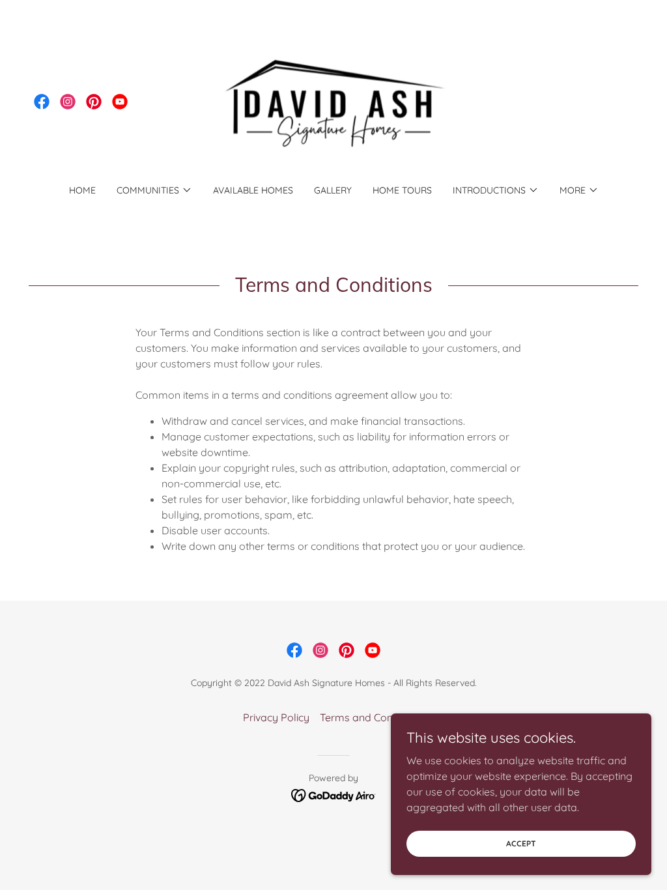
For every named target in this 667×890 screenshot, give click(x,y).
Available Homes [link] (253, 190)
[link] (42, 102)
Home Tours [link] (402, 190)
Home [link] (82, 190)
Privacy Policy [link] (276, 717)
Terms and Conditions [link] (372, 717)
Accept (521, 843)
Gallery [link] (333, 190)
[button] (154, 190)
